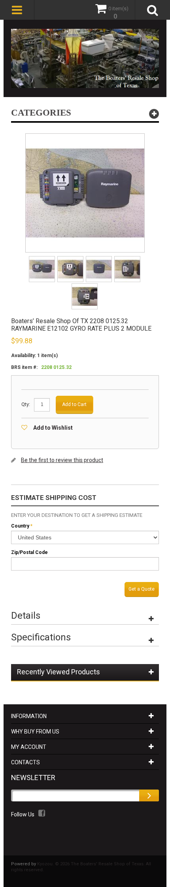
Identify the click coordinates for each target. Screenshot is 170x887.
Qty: (25, 404)
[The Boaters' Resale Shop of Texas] (85, 58)
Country (20, 526)
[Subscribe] (149, 795)
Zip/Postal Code (29, 552)
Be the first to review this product (62, 460)
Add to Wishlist (53, 428)
